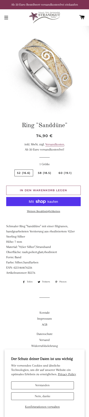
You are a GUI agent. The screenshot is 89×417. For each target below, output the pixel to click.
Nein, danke (42, 396)
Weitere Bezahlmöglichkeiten (43, 211)
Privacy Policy (67, 374)
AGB (44, 324)
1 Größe (44, 164)
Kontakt (44, 312)
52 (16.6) (24, 172)
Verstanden (42, 385)
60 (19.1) (65, 172)
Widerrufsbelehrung (44, 346)
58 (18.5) (45, 172)
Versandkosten (54, 144)
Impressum (44, 318)
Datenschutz (44, 334)
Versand (44, 340)
